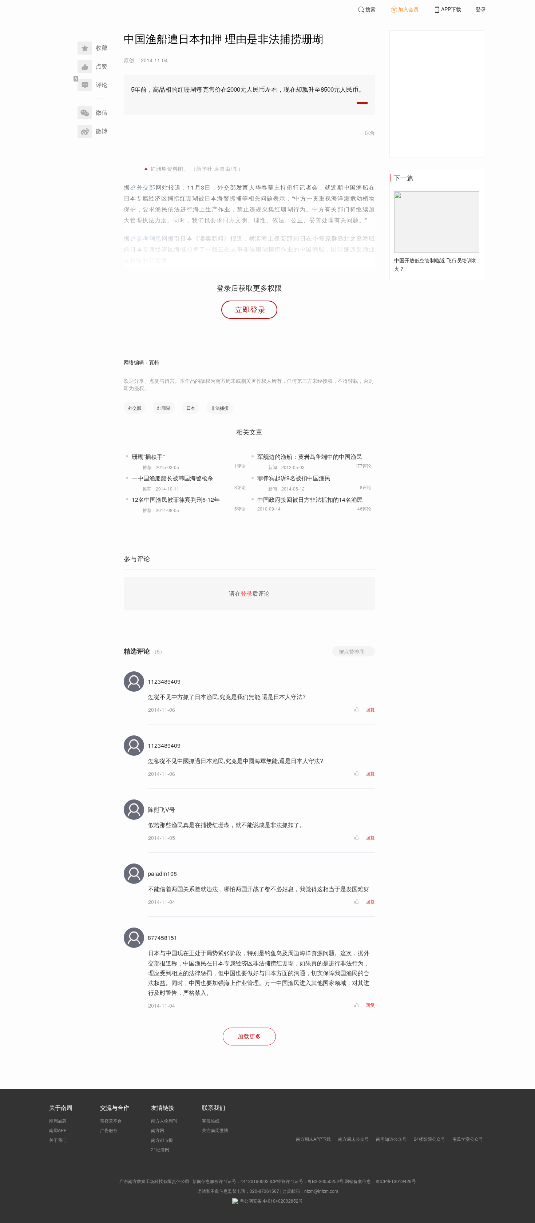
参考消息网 (152, 238)
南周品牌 (58, 1120)
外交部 (145, 187)
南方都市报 (162, 1140)
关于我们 (58, 1140)
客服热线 (210, 1120)
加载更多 (249, 1036)
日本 (190, 408)
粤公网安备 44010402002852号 (271, 1201)
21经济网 (160, 1149)
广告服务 (109, 1130)
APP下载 (451, 9)
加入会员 (408, 9)
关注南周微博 (215, 1130)
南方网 (157, 1130)
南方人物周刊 (164, 1120)
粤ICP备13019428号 (395, 1181)
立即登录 (250, 309)
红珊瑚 (163, 408)
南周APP (58, 1130)
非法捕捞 (220, 408)
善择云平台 (111, 1120)
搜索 (370, 9)
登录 (481, 9)
